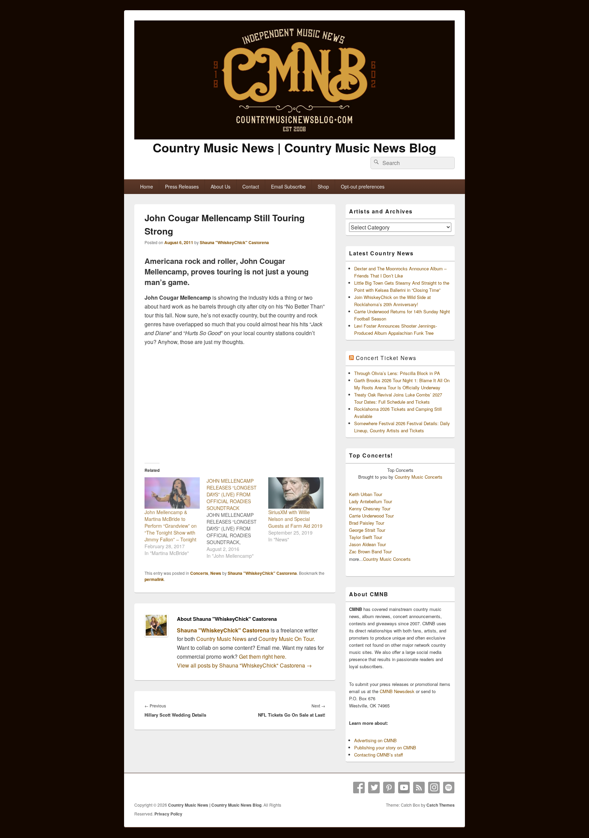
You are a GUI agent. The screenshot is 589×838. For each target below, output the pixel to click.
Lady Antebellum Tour (370, 501)
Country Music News (220, 639)
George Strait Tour (367, 530)
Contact (250, 186)
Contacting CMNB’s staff (378, 754)
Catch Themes (440, 805)
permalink (154, 579)
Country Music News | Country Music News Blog (294, 147)
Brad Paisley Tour (366, 523)
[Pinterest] (389, 787)
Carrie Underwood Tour (371, 515)
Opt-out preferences (362, 186)
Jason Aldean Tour (367, 544)
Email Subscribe (288, 186)
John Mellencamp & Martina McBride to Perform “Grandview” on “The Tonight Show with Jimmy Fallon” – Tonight (171, 526)
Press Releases (182, 186)
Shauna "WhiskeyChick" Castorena (234, 242)
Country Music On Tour (286, 639)
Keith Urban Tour (365, 494)
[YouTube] (404, 787)
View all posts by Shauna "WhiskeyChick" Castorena (244, 665)
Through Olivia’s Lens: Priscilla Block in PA (397, 373)
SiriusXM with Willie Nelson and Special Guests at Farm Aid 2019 (295, 519)
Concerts (199, 573)
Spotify (449, 787)
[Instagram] (434, 787)
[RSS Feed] (419, 787)
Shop (323, 186)
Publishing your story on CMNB (385, 747)
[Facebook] (359, 787)
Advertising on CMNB (375, 740)
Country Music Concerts (418, 477)
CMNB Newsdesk (397, 691)
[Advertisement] (235, 404)
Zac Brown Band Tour (370, 551)
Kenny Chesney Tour (369, 508)
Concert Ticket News (386, 358)
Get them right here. (262, 656)
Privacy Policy (168, 814)
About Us (220, 186)
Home (146, 186)
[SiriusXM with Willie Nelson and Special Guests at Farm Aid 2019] (295, 493)
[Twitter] (374, 787)
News (215, 573)
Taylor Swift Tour (365, 537)
